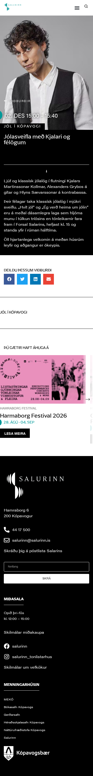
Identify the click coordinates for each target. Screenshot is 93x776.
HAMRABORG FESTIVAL (18, 408)
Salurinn (10, 737)
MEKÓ (8, 699)
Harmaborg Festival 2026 (33, 415)
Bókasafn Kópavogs (18, 707)
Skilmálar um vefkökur (25, 667)
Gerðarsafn (12, 714)
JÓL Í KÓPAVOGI (22, 126)
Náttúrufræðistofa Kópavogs (24, 730)
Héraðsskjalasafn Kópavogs (24, 722)
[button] (77, 8)
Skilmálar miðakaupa (24, 632)
